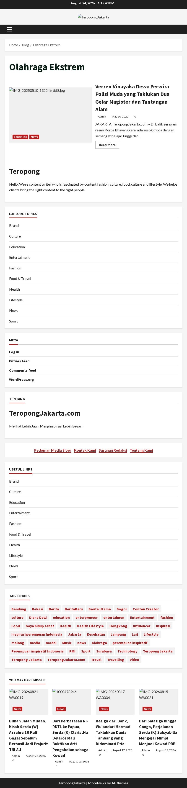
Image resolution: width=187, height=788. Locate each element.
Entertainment (142, 617)
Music (67, 642)
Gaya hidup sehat (40, 626)
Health (14, 289)
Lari (135, 634)
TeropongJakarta (158, 651)
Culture (15, 236)
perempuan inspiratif (130, 642)
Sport (13, 321)
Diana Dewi (38, 617)
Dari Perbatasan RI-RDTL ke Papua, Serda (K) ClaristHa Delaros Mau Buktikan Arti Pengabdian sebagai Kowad (71, 738)
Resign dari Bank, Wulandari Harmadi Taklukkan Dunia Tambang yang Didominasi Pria (114, 732)
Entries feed (19, 361)
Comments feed (22, 370)
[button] (9, 29)
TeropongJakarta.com (45, 413)
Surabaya (104, 651)
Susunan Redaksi (113, 450)
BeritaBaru (74, 609)
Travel (96, 659)
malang (17, 642)
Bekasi (37, 609)
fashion (166, 617)
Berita (54, 609)
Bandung (18, 609)
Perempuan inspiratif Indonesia (37, 651)
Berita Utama (99, 609)
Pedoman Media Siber (52, 450)
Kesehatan (96, 634)
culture (17, 617)
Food (15, 626)
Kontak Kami (85, 450)
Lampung (118, 634)
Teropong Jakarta (26, 659)
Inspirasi (163, 626)
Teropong (24, 171)
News (34, 136)
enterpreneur (86, 617)
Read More (109, 146)
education (61, 617)
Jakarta (74, 634)
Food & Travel (20, 278)
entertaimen (113, 617)
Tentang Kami (141, 450)
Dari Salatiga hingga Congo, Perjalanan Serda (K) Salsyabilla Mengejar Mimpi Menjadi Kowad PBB (158, 732)
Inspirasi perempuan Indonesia (36, 634)
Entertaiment (19, 257)
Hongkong (118, 626)
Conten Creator (146, 609)
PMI (72, 651)
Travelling (115, 659)
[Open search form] (181, 29)
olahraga (99, 642)
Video (134, 659)
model (51, 642)
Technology (127, 651)
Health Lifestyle (90, 626)
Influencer (141, 626)
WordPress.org (21, 379)
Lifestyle (16, 300)
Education (20, 136)
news (81, 642)
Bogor (122, 609)
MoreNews (97, 783)
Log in (14, 352)
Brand (14, 225)
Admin (102, 116)
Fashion (15, 268)
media (35, 642)
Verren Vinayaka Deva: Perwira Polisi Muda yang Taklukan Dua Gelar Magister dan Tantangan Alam (50, 115)
